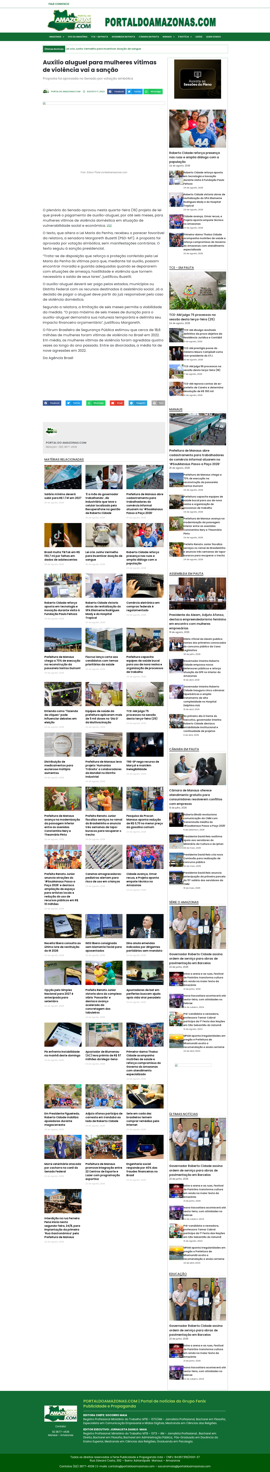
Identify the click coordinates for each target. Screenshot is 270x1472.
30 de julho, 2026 (191, 654)
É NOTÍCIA (183, 36)
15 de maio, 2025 (191, 887)
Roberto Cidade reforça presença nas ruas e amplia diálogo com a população (142, 557)
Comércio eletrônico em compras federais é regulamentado (143, 606)
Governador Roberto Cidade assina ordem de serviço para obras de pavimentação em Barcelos (195, 958)
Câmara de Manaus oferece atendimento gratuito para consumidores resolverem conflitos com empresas (195, 797)
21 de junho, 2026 (192, 988)
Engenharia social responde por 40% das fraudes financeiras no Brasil (142, 1169)
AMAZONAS (55, 36)
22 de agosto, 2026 (193, 253)
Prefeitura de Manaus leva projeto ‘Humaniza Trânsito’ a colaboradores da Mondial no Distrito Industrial (103, 769)
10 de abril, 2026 (191, 679)
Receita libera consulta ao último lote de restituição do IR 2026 (62, 947)
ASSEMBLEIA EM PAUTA (123, 36)
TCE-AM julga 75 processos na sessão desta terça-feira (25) (142, 714)
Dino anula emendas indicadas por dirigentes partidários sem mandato (144, 947)
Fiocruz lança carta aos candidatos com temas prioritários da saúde (101, 660)
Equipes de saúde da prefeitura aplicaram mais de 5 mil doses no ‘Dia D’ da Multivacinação (103, 716)
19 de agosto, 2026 (179, 632)
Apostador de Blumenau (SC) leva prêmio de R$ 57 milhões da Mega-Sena (103, 1055)
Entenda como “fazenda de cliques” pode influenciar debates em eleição (61, 716)
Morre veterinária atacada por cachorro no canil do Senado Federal (62, 1167)
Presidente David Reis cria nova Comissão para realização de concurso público (203, 858)
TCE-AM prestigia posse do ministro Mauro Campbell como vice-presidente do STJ (203, 352)
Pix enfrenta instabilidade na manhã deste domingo (62, 1053)
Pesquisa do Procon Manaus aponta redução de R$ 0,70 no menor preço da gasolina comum (144, 821)
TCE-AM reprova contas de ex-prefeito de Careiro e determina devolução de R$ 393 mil (203, 387)
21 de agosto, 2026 (192, 341)
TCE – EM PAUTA (99, 36)
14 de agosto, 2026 (192, 395)
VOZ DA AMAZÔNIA (77, 36)
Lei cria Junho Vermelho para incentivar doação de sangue (103, 556)
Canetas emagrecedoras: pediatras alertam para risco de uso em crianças (103, 877)
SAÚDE (198, 36)
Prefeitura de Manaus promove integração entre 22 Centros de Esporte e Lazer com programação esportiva (103, 1171)
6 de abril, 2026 (191, 734)
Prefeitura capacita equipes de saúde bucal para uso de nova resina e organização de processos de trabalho (144, 664)
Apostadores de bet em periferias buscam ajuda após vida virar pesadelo (143, 993)
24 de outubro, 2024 (193, 1007)
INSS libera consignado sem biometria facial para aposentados (103, 947)
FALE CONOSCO (59, 4)
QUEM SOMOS (213, 36)
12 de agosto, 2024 (192, 1029)
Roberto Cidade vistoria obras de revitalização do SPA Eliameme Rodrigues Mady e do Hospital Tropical (103, 610)
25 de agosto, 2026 (179, 467)
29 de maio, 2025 (192, 847)
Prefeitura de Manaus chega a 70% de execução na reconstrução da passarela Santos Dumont (62, 662)
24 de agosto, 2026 (179, 165)
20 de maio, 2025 (192, 866)
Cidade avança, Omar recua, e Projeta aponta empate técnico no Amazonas (142, 879)
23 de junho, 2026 (178, 967)
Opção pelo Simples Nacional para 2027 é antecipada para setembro (58, 995)
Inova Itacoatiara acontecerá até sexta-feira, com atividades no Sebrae (204, 999)
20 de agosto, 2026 (193, 359)
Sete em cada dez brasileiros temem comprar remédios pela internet (142, 1119)
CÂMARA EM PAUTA (149, 36)
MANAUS (167, 36)
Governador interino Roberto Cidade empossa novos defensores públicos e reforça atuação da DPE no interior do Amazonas (202, 668)
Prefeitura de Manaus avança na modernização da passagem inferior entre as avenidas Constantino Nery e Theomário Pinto (62, 825)
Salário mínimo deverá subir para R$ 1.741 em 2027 (62, 496)
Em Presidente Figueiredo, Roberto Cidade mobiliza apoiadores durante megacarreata (62, 1119)
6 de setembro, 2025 (194, 829)
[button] (116, 91)
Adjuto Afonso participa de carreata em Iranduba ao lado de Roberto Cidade (103, 1117)
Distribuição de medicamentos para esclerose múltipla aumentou (58, 767)
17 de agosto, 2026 (192, 374)
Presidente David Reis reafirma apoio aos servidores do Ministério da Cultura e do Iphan (203, 840)
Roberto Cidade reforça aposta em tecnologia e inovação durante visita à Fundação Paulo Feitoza (62, 608)
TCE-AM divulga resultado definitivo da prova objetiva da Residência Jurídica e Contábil (202, 333)
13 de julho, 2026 (178, 807)
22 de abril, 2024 (191, 1051)
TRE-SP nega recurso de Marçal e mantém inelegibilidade (142, 765)
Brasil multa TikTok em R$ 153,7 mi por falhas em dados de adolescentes (62, 556)
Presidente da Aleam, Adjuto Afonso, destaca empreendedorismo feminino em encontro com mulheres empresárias (197, 621)
